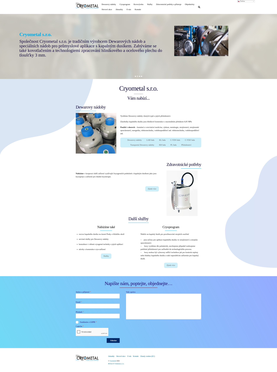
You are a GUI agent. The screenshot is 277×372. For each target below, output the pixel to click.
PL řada (173, 145)
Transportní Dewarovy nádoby (142, 145)
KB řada (162, 145)
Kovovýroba (138, 4)
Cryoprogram (125, 4)
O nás (128, 9)
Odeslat (113, 340)
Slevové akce (107, 9)
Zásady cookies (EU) (147, 356)
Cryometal (113, 361)
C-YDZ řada (190, 140)
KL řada (162, 140)
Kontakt (138, 9)
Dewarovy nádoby (109, 4)
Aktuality (119, 9)
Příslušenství (186, 145)
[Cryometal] (87, 7)
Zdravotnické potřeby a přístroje (168, 4)
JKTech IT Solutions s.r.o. (116, 364)
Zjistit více (152, 189)
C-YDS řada (175, 140)
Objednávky (189, 4)
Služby (149, 4)
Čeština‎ (242, 1)
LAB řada (150, 140)
